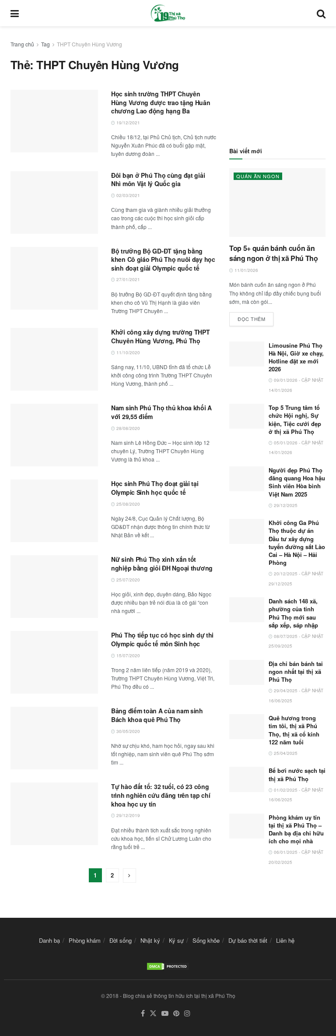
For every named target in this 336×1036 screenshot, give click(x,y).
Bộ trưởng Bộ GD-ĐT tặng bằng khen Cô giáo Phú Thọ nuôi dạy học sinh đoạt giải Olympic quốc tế (163, 259)
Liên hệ (285, 940)
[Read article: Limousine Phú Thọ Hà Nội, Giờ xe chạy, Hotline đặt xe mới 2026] (246, 354)
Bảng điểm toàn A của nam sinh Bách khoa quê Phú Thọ (157, 715)
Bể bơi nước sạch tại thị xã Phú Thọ (297, 774)
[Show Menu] (14, 13)
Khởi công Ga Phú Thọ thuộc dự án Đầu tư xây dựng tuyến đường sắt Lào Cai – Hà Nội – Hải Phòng (297, 542)
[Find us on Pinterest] (176, 1013)
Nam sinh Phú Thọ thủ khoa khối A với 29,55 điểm (161, 412)
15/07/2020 (127, 655)
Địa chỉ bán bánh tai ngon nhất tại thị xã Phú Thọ (296, 671)
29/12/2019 (127, 815)
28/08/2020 (127, 428)
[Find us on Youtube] (164, 1013)
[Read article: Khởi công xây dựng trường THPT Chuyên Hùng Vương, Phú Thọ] (54, 359)
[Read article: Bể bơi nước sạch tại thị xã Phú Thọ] (246, 779)
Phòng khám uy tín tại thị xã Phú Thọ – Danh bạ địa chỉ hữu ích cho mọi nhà (296, 829)
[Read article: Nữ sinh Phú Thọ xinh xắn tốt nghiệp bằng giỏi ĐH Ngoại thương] (54, 586)
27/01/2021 (127, 279)
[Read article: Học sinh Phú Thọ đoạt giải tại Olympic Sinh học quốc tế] (54, 510)
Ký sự (176, 940)
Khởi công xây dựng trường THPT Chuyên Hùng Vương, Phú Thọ (160, 336)
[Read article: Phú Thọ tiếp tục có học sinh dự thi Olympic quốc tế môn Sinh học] (54, 662)
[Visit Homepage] (168, 13)
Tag (45, 44)
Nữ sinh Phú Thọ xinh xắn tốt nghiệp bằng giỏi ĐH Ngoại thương (162, 563)
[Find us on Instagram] (187, 1013)
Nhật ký (150, 940)
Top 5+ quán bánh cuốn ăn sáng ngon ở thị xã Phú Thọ (273, 253)
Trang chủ (22, 44)
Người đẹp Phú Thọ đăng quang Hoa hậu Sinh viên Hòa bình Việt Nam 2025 (297, 482)
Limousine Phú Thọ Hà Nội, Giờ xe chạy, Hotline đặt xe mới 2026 (296, 357)
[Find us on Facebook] (143, 1013)
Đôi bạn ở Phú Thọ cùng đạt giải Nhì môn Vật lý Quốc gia (158, 179)
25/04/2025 (285, 753)
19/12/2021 (127, 123)
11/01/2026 (245, 270)
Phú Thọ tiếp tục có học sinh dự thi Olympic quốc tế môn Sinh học (162, 639)
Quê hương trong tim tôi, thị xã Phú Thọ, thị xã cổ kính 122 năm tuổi (294, 730)
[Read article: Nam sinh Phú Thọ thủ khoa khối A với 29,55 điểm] (54, 435)
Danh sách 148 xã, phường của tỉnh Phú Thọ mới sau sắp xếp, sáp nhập (293, 613)
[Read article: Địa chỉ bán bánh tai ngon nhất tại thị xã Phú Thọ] (246, 672)
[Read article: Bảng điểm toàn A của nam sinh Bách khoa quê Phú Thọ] (54, 738)
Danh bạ (49, 940)
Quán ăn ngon (258, 176)
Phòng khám (85, 940)
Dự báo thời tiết (247, 940)
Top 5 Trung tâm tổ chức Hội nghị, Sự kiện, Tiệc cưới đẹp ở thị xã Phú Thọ (295, 419)
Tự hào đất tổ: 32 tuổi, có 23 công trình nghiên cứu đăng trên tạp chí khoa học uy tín (160, 795)
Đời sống (120, 940)
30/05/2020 (127, 731)
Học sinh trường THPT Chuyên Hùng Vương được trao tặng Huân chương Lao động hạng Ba (160, 102)
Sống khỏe (206, 940)
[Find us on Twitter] (153, 1013)
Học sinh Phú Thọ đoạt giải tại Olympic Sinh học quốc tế (155, 488)
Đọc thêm (255, 317)
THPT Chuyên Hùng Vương (89, 44)
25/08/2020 (127, 504)
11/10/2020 (127, 352)
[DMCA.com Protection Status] (168, 965)
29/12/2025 (285, 505)
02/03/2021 (127, 195)
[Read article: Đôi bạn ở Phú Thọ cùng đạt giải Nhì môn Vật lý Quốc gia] (54, 202)
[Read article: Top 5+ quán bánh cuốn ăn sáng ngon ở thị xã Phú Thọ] (277, 202)
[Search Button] (321, 13)
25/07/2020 (127, 580)
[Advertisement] (277, 83)
